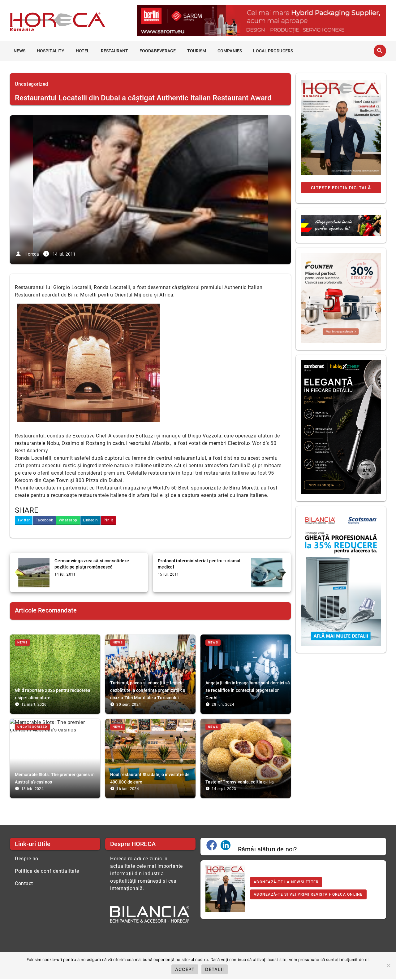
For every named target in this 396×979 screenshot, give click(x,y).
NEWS (19, 50)
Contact (24, 883)
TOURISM (196, 50)
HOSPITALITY (50, 50)
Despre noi (27, 859)
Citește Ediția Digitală (341, 187)
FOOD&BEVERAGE (158, 50)
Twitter (23, 520)
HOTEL (83, 50)
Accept (185, 969)
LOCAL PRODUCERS (273, 50)
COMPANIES (229, 50)
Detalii (214, 969)
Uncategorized (31, 84)
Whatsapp (68, 520)
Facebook (44, 520)
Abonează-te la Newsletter (286, 882)
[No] (388, 965)
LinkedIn (90, 520)
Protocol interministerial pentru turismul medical (199, 563)
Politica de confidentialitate (47, 871)
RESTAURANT (114, 50)
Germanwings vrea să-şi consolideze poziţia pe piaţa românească (91, 563)
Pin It (108, 520)
